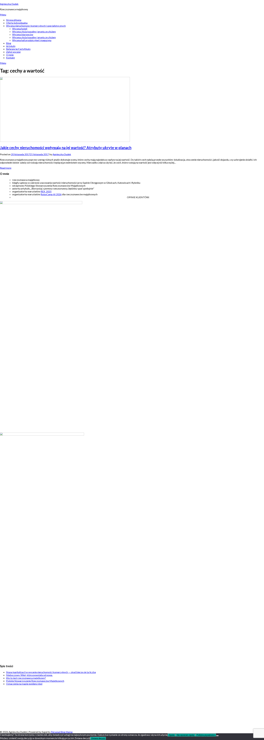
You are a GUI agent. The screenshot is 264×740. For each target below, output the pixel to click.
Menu (3, 14)
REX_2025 (46, 191)
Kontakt (10, 57)
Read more (5, 167)
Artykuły (10, 46)
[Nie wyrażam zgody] (217, 735)
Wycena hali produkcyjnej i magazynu (31, 40)
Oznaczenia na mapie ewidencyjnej (24, 683)
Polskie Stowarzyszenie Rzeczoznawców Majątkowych (35, 680)
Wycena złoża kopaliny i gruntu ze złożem (34, 31)
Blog (8, 43)
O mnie (10, 54)
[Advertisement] (91, 709)
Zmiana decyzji (98, 738)
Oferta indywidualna (17, 22)
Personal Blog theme (62, 731)
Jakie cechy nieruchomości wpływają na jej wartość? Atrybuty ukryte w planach (65, 147)
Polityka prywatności (206, 735)
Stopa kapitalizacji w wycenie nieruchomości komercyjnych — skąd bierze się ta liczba (51, 672)
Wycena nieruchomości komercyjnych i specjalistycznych (36, 25)
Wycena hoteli (19, 28)
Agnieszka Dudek (9, 3)
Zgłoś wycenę (13, 51)
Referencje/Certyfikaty (18, 48)
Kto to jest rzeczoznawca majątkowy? (26, 677)
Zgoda (171, 735)
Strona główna (13, 19)
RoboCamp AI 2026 (51, 194)
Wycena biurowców (22, 34)
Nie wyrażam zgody (185, 735)
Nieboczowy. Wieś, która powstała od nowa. (29, 675)
